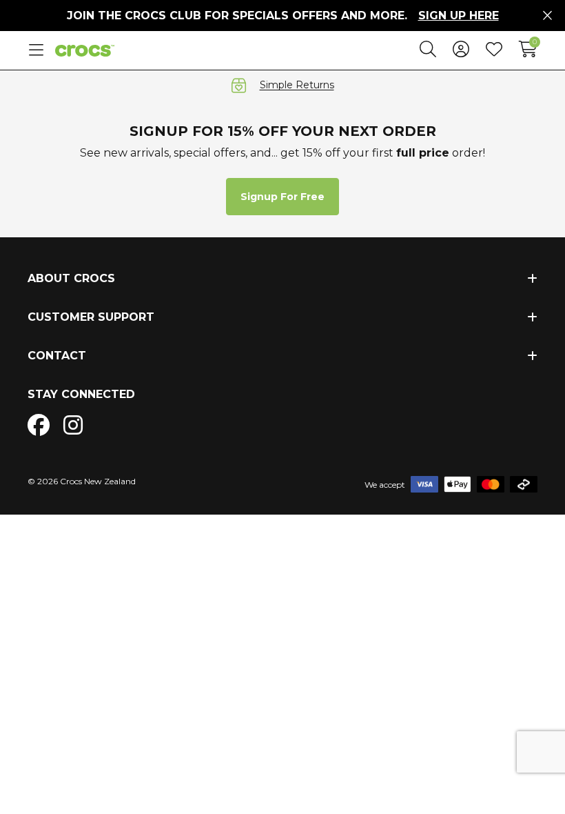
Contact (57, 355)
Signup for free (282, 196)
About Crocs (71, 278)
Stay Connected (81, 394)
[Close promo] (547, 15)
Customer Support (91, 317)
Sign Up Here (458, 15)
